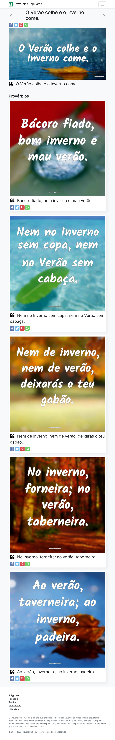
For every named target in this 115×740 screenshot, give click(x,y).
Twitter (12, 702)
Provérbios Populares (27, 4)
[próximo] (104, 16)
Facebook (14, 698)
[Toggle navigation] (102, 4)
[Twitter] (16, 25)
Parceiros (14, 709)
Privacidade (15, 705)
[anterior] (11, 16)
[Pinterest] (21, 25)
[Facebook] (11, 25)
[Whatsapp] (26, 25)
